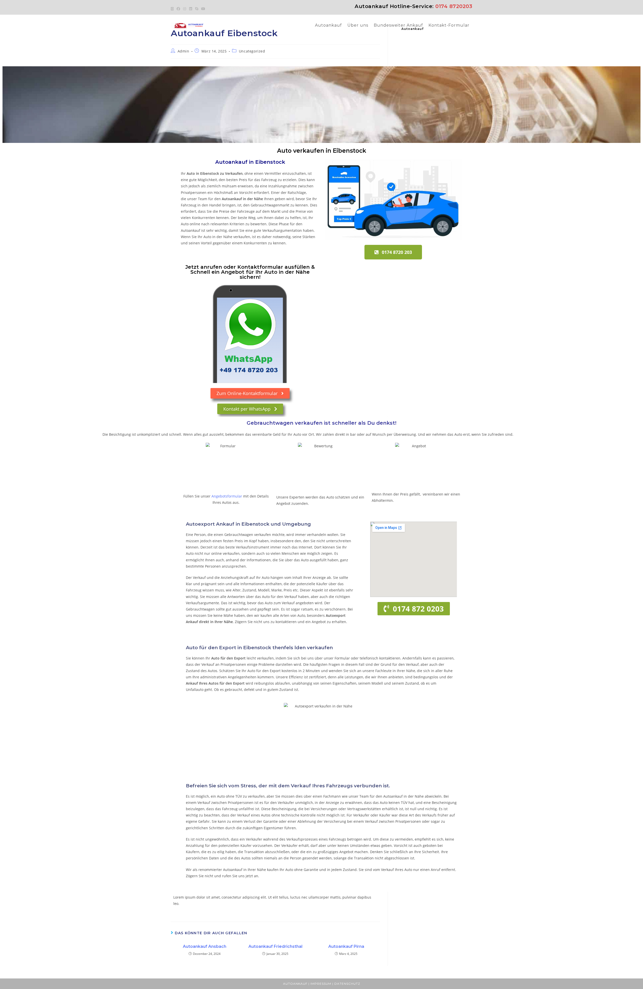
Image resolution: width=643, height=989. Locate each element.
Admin (183, 51)
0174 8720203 (453, 6)
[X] (173, 8)
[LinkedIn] (191, 8)
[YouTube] (203, 8)
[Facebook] (178, 8)
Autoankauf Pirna (346, 946)
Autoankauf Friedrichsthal (275, 946)
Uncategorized (252, 51)
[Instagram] (185, 8)
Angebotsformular (226, 496)
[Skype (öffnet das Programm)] (197, 8)
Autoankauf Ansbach (204, 946)
